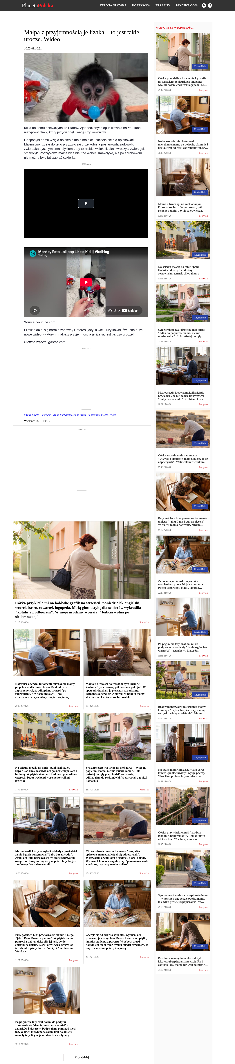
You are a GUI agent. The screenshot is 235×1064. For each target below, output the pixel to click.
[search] (210, 5)
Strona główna (113, 5)
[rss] (204, 5)
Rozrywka (141, 5)
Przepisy (163, 5)
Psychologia (187, 5)
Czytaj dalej (82, 1057)
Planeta (37, 5)
